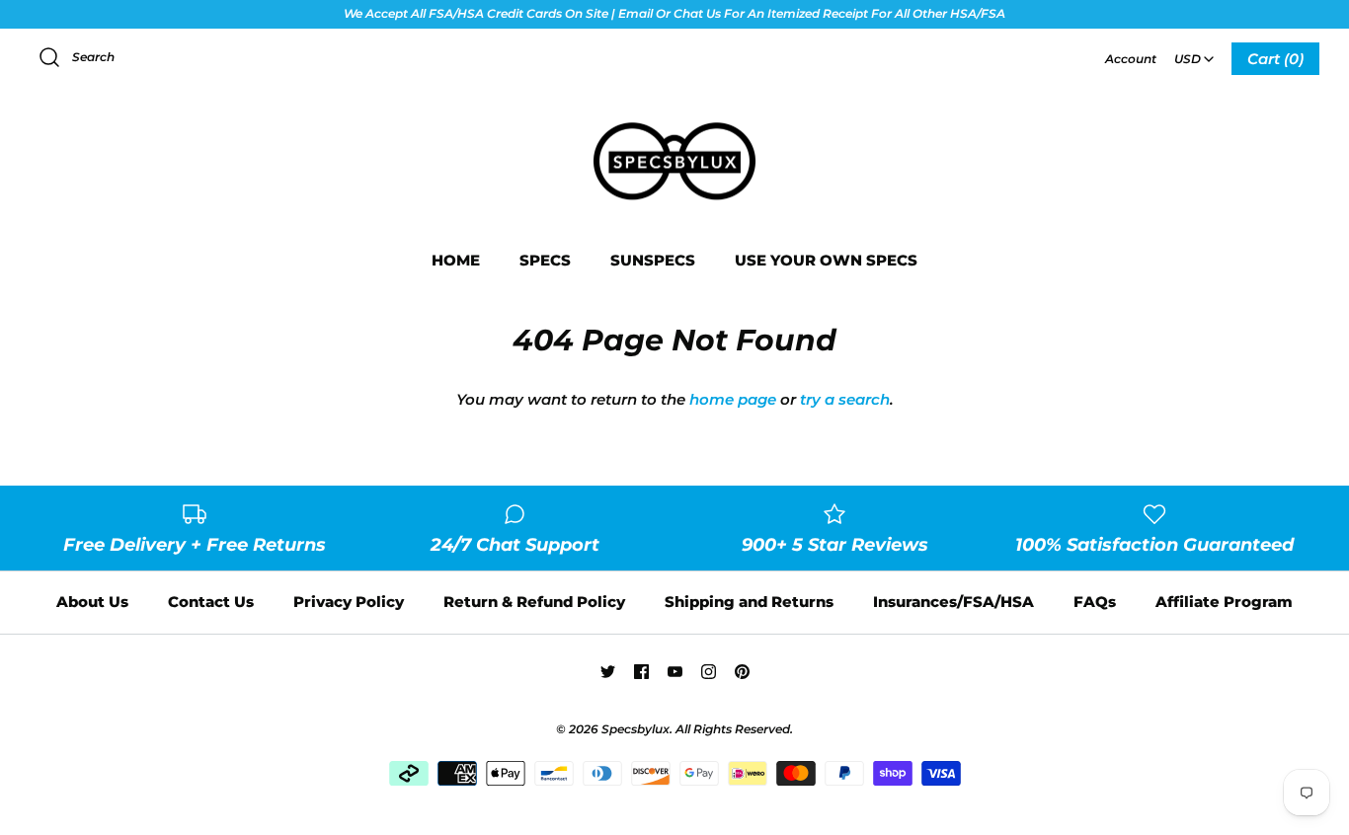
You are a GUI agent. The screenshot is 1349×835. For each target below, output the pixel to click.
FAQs (1094, 601)
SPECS (545, 260)
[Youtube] (675, 671)
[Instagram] (708, 671)
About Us (92, 601)
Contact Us (211, 601)
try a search (845, 399)
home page (732, 399)
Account (1130, 58)
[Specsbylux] (674, 123)
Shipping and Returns (749, 601)
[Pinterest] (742, 671)
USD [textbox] (1195, 52)
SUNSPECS (652, 260)
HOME (456, 260)
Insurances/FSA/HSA (953, 601)
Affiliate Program (1224, 601)
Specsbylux (635, 728)
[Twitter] (607, 671)
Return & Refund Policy (534, 601)
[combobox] (1194, 52)
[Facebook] (641, 671)
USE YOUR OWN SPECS (826, 260)
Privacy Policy (348, 601)
